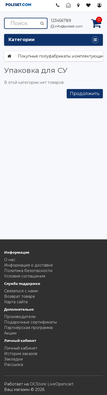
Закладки (13, 359)
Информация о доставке (28, 265)
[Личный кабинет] (99, 5)
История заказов (20, 353)
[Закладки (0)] (88, 5)
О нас (9, 259)
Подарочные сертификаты (30, 322)
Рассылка (13, 364)
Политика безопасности (28, 270)
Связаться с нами (21, 290)
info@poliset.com (68, 26)
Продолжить (85, 93)
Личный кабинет (20, 348)
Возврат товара (19, 296)
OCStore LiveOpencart (52, 384)
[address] (78, 5)
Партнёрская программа (28, 327)
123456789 (61, 20)
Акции (10, 333)
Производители (20, 316)
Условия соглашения (24, 276)
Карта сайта (16, 301)
